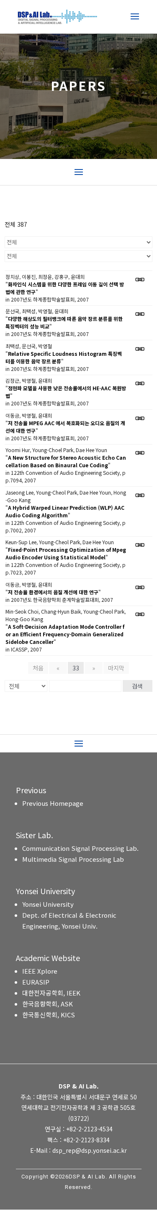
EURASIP (35, 981)
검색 (137, 686)
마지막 (116, 668)
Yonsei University (48, 904)
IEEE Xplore (39, 970)
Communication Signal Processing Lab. (80, 848)
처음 (38, 668)
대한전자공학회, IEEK (51, 992)
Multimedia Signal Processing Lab (73, 859)
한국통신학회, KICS (48, 1014)
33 (75, 668)
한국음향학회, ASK (47, 1003)
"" (64, 288)
